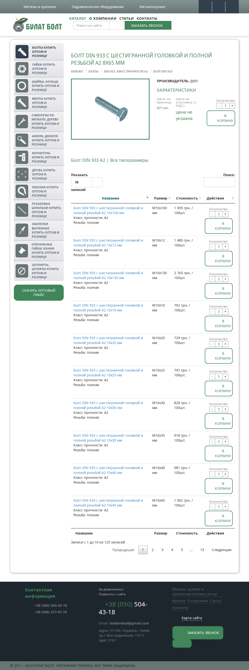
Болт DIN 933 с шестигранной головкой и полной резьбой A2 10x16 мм (108, 307)
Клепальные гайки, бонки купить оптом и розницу (45, 250)
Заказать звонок (147, 25)
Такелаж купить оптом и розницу (45, 191)
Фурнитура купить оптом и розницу (45, 157)
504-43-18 (51, 605)
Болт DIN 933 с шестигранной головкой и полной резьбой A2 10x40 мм (108, 470)
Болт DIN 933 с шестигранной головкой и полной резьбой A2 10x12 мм (108, 242)
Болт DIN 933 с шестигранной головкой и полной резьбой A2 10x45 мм (108, 502)
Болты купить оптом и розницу (44, 51)
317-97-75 (51, 612)
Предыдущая (123, 549)
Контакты (147, 18)
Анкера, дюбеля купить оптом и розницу (45, 140)
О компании (103, 18)
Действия (215, 198)
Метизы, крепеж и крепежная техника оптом (194, 591)
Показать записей (79, 182)
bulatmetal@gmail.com (129, 623)
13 (202, 549)
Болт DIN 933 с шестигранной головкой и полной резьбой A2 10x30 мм (108, 405)
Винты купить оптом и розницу (44, 103)
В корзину (225, 118)
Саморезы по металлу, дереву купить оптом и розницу (45, 121)
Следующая (221, 549)
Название (110, 198)
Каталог (78, 18)
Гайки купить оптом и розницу (43, 69)
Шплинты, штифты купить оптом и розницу (45, 271)
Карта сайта (192, 618)
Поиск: (229, 174)
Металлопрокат (153, 6)
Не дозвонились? (111, 589)
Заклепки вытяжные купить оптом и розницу (45, 230)
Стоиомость (187, 198)
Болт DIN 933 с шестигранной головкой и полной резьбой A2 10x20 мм (108, 340)
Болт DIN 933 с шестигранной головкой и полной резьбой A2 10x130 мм (108, 275)
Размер (160, 198)
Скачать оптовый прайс (38, 292)
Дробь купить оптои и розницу (43, 174)
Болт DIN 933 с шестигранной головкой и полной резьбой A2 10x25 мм (108, 372)
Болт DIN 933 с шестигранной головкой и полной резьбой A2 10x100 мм (108, 210)
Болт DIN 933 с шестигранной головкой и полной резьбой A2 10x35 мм (108, 438)
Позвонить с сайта (112, 594)
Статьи (126, 18)
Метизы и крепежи (40, 6)
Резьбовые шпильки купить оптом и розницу (46, 210)
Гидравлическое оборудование (98, 6)
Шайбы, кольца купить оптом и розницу (45, 86)
